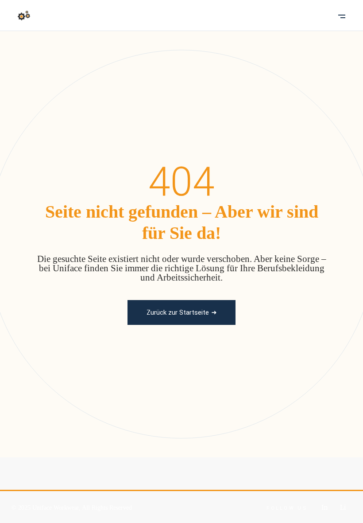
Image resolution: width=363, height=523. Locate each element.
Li (343, 507)
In (324, 507)
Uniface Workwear (55, 507)
